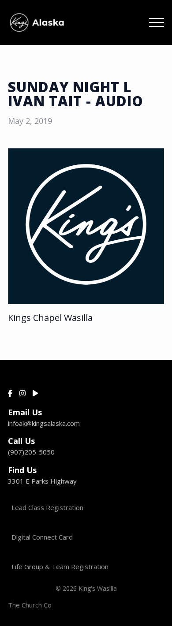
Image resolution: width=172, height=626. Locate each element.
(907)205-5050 (31, 451)
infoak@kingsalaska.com (44, 423)
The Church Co (30, 604)
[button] (156, 22)
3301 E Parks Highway (42, 481)
